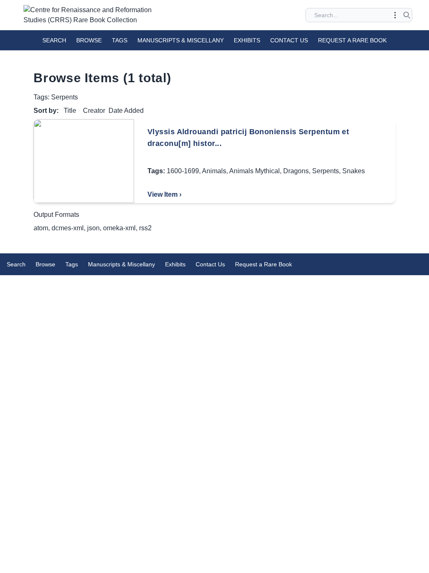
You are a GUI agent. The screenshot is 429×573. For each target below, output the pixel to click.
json (93, 228)
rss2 (145, 228)
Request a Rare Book (352, 40)
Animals (214, 171)
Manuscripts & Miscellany (180, 40)
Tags (119, 40)
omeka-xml (119, 228)
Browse (89, 40)
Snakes (353, 171)
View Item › (164, 194)
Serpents (325, 171)
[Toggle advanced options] (395, 15)
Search (54, 40)
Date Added (126, 110)
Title (70, 110)
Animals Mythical (254, 171)
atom (41, 228)
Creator (94, 110)
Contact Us (289, 40)
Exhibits (247, 40)
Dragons (296, 171)
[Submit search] (406, 15)
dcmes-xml (68, 228)
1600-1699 (183, 171)
